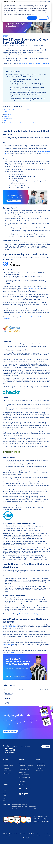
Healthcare (5, 36)
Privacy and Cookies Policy (44, 833)
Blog (4, 800)
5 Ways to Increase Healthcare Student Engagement (22, 317)
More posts (7, 693)
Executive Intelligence (24, 774)
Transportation (6, 768)
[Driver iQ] (12, 1)
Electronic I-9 (22, 772)
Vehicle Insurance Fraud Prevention (25, 780)
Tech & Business (6, 773)
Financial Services (7, 770)
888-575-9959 (46, 1)
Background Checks (24, 763)
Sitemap (35, 833)
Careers (4, 798)
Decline (43, 18)
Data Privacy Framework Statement (11, 835)
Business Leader (40, 770)
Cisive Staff (5, 45)
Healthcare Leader (40, 763)
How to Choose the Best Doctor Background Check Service (23, 123)
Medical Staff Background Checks (19, 804)
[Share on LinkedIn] (5, 702)
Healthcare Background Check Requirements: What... (24, 806)
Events (4, 795)
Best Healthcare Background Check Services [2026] (24, 809)
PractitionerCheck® (34, 288)
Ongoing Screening (24, 769)
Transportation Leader (41, 765)
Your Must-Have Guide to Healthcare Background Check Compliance (26, 64)
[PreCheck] (5, 1)
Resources (5, 788)
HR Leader (38, 768)
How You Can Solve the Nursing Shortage (31, 614)
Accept (32, 18)
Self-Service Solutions (24, 777)
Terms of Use (23, 835)
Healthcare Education (8, 765)
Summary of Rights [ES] (44, 835)
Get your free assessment (10, 731)
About (4, 793)
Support (4, 790)
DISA (5, 121)
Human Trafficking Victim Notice (27, 837)
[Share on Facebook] (8, 702)
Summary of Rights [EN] (32, 835)
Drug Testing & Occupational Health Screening (26, 766)
